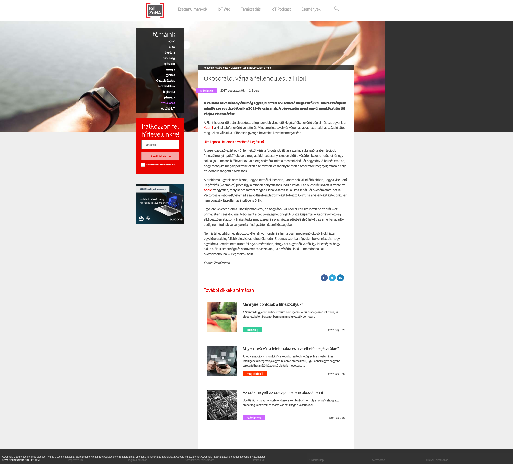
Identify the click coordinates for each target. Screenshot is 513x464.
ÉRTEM (35, 460)
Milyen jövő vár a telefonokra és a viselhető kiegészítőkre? (291, 348)
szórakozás (168, 103)
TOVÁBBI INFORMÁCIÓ (15, 460)
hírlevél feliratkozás (160, 156)
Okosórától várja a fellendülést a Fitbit (251, 67)
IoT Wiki (224, 9)
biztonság (169, 58)
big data (170, 52)
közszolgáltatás (165, 80)
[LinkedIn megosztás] (340, 277)
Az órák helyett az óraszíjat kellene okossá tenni (283, 392)
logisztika (169, 91)
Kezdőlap (209, 67)
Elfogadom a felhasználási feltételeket (160, 164)
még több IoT (167, 108)
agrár (171, 41)
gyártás (170, 75)
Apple (208, 190)
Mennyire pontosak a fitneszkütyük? (273, 304)
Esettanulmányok (192, 9)
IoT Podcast (281, 9)
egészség (169, 63)
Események (311, 9)
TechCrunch (222, 263)
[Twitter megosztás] (332, 277)
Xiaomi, (208, 127)
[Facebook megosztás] (324, 277)
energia (170, 69)
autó (172, 47)
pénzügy (169, 97)
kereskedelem (166, 86)
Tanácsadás (251, 9)
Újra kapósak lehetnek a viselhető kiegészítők (234, 142)
